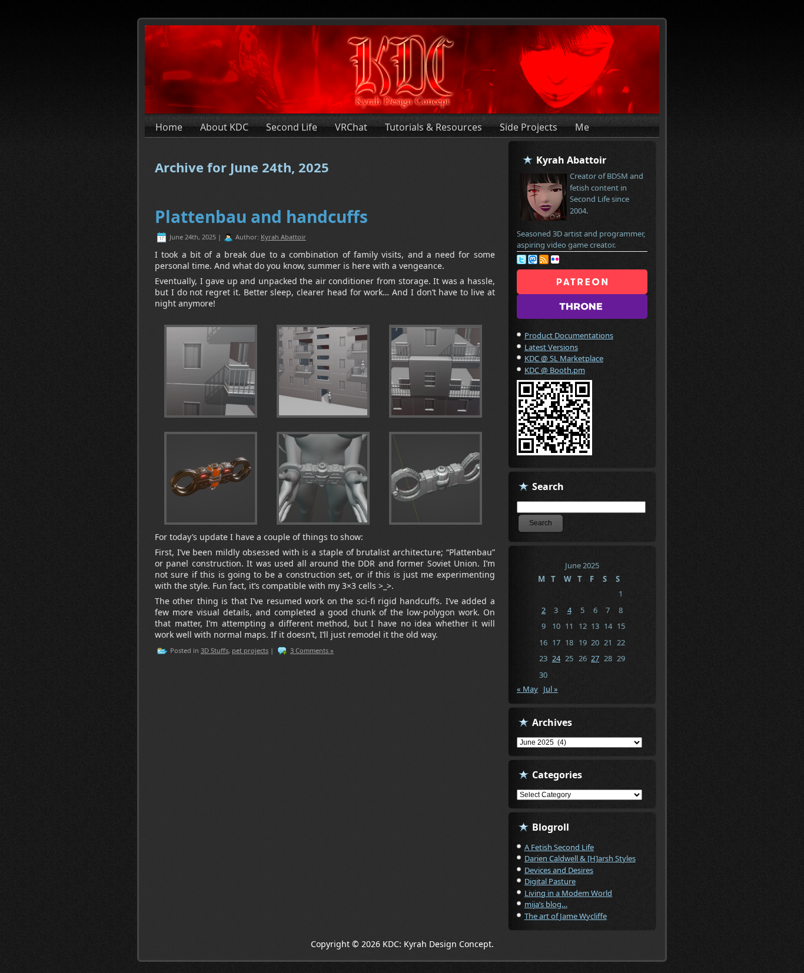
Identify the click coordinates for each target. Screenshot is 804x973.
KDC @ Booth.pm (554, 370)
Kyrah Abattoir (283, 236)
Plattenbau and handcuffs (261, 216)
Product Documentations (568, 335)
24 (556, 658)
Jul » (550, 689)
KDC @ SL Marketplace (563, 358)
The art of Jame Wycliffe (565, 916)
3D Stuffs (214, 650)
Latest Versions (551, 347)
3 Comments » (312, 650)
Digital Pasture (550, 881)
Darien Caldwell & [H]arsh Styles (580, 858)
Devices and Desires (558, 870)
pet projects (250, 650)
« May (527, 689)
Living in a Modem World (568, 893)
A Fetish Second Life (559, 847)
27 (595, 658)
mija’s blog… (545, 904)
